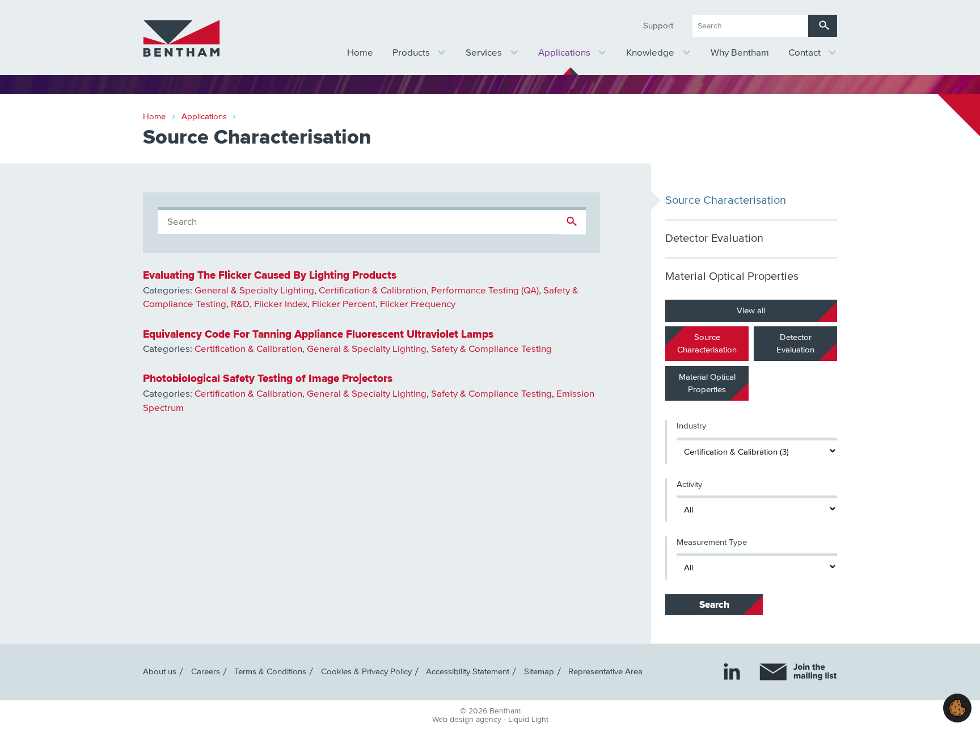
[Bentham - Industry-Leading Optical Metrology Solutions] (181, 38)
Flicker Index (280, 304)
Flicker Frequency (417, 304)
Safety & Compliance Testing (491, 349)
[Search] (822, 26)
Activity (689, 484)
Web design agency (468, 720)
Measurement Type (712, 542)
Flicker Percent (343, 304)
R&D (240, 304)
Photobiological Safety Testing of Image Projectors (267, 378)
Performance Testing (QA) (485, 291)
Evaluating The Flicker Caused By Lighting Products (269, 275)
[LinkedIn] (732, 671)
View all (751, 310)
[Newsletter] (798, 671)
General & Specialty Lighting (254, 291)
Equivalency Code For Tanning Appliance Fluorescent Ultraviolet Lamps (318, 334)
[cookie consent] (957, 708)
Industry (691, 426)
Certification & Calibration (372, 291)
